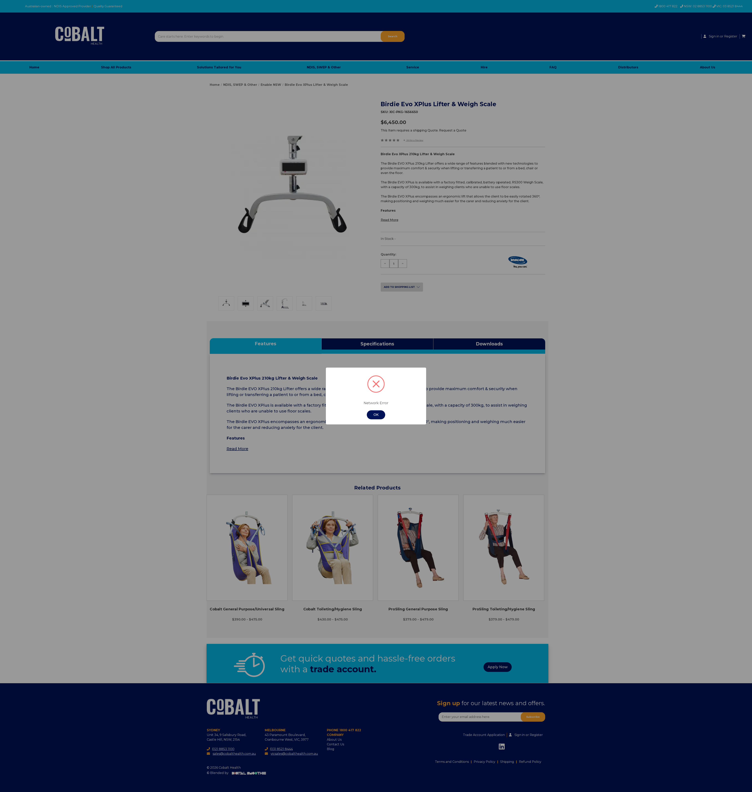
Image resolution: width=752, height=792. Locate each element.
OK (376, 415)
